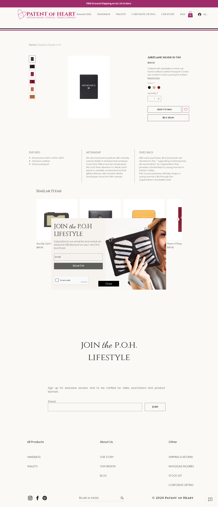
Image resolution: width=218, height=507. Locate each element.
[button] (160, 223)
